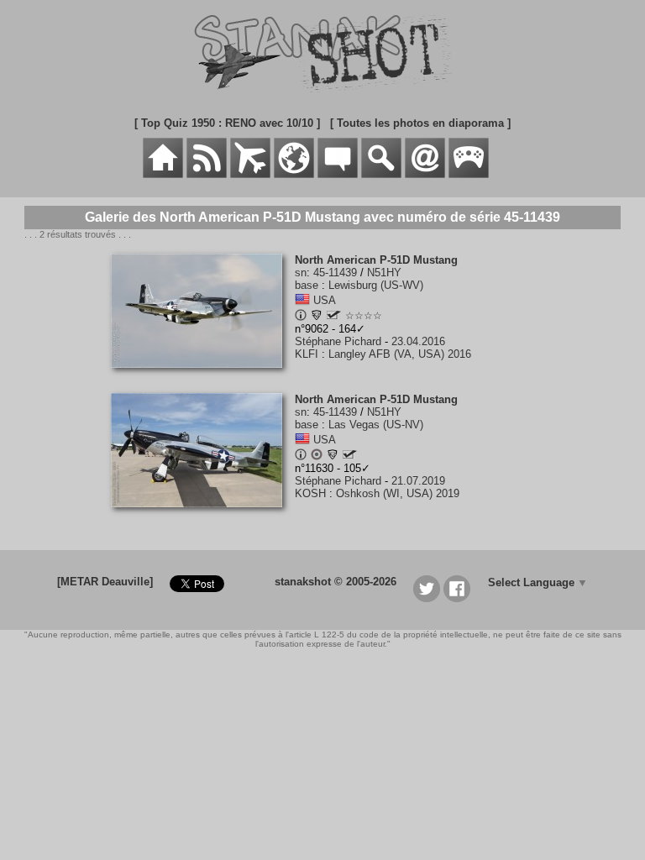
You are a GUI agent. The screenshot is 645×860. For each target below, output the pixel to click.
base (306, 285)
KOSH (310, 493)
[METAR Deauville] (105, 581)
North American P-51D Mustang (376, 260)
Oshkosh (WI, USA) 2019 (397, 493)
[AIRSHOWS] (294, 174)
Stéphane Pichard (338, 341)
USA (324, 300)
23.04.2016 (418, 341)
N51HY (384, 272)
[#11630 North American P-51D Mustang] (203, 516)
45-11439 (335, 272)
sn (301, 272)
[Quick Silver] (334, 315)
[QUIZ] (468, 174)
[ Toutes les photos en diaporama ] (420, 123)
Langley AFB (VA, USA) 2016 (399, 354)
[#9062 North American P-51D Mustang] (203, 376)
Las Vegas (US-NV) (375, 424)
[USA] (302, 300)
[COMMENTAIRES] (337, 174)
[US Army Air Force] (316, 317)
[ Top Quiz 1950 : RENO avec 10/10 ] (227, 123)
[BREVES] (206, 174)
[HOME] (163, 174)
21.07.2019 (418, 481)
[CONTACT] (425, 174)
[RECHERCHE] (381, 174)
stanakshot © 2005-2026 (335, 581)
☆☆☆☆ (363, 316)
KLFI (306, 354)
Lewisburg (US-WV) (375, 285)
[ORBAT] (250, 174)
